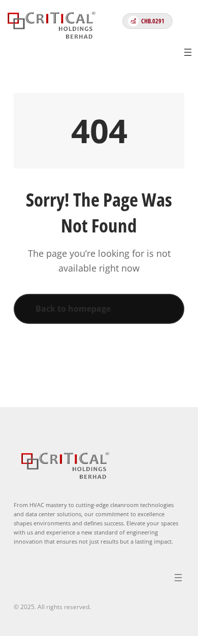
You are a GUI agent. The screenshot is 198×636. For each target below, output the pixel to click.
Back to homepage (73, 308)
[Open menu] (188, 52)
